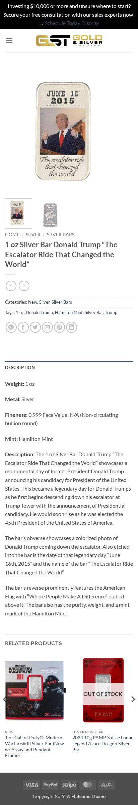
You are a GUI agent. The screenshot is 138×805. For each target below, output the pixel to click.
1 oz (20, 312)
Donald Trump (39, 312)
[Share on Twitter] (35, 327)
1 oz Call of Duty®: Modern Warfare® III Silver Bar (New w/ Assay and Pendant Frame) (34, 746)
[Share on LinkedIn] (71, 327)
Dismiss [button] (90, 23)
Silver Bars (60, 234)
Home (12, 234)
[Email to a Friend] (47, 327)
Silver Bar (94, 312)
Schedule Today (62, 23)
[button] (9, 40)
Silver (33, 234)
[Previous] (16, 129)
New (32, 302)
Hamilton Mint (69, 312)
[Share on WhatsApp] (11, 327)
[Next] (122, 129)
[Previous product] (24, 286)
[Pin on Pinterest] (59, 327)
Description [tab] (20, 367)
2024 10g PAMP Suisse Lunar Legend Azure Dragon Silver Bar (102, 743)
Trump (111, 312)
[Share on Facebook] (23, 327)
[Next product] (11, 286)
